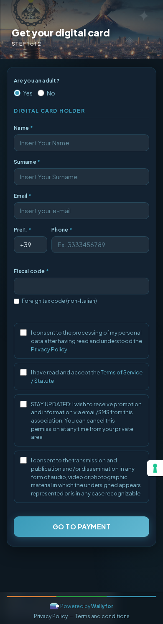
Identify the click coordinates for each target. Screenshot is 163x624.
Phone (61, 229)
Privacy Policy (49, 349)
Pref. (22, 229)
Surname (27, 161)
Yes (28, 93)
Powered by (86, 606)
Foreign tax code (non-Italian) (59, 300)
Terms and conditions (102, 616)
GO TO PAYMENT (82, 526)
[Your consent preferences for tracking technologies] (155, 468)
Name (23, 127)
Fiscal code (31, 271)
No (51, 93)
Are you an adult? (36, 80)
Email (22, 195)
